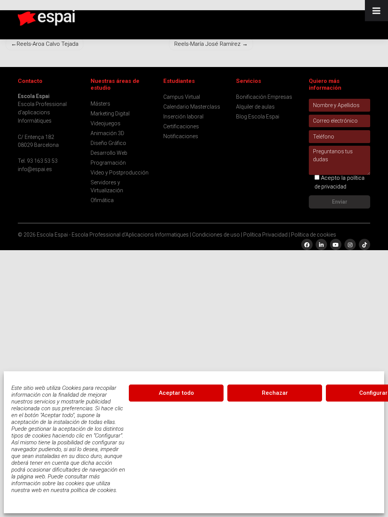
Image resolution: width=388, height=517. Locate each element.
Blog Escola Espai (257, 117)
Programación (108, 163)
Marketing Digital (110, 114)
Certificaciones (181, 126)
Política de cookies (313, 235)
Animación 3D (107, 133)
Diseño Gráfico (108, 143)
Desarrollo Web (109, 153)
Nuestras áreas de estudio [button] (115, 84)
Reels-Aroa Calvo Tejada (47, 43)
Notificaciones (180, 136)
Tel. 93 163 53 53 (38, 161)
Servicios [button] (248, 81)
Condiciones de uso (216, 235)
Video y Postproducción (120, 173)
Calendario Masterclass (191, 107)
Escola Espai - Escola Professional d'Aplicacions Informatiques (113, 235)
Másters (100, 104)
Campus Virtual (181, 97)
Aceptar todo (176, 392)
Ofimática (102, 200)
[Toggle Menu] (376, 10)
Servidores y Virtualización (107, 186)
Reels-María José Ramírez (207, 43)
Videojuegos (105, 123)
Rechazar (275, 392)
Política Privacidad (265, 235)
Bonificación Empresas (264, 97)
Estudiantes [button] (179, 81)
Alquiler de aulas (255, 107)
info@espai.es (35, 169)
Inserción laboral (183, 117)
